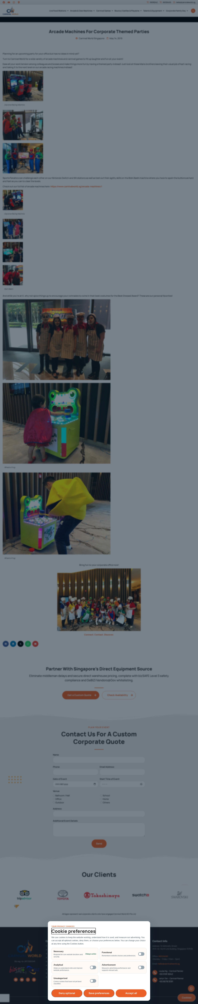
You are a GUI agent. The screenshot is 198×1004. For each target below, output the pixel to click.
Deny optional (67, 993)
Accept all (131, 993)
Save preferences (99, 993)
